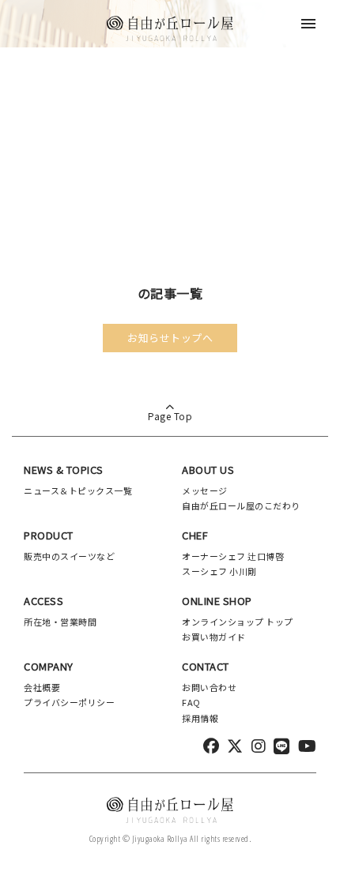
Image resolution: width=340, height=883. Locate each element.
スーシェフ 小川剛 (219, 571)
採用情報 (200, 718)
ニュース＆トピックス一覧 (78, 490)
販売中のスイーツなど (69, 556)
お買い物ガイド (214, 636)
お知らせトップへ (170, 337)
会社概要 (42, 687)
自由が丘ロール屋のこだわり (241, 505)
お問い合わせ (209, 687)
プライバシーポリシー (69, 702)
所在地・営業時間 (60, 621)
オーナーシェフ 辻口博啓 (233, 556)
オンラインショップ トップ (237, 621)
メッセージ (205, 490)
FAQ (191, 702)
